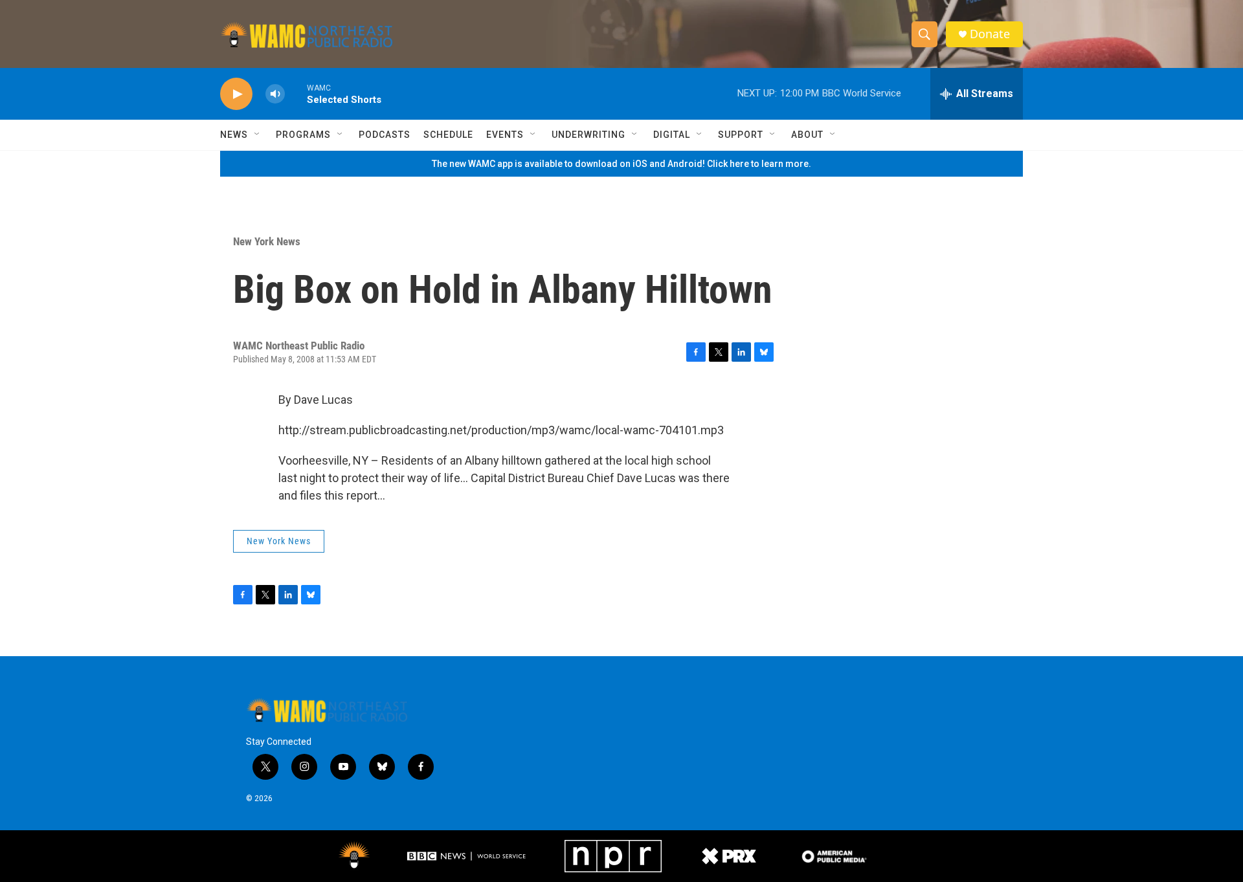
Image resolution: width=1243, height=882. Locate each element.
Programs (303, 134)
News (234, 134)
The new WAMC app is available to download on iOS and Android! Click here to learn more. (621, 164)
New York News (266, 241)
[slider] (296, 93)
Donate (990, 34)
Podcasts (384, 134)
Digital (671, 134)
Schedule (448, 134)
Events (505, 134)
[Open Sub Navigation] (257, 134)
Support (740, 134)
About (807, 134)
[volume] (275, 94)
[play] (236, 94)
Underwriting (588, 134)
